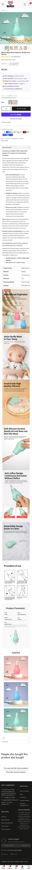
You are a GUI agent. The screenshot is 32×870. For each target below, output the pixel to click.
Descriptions (6, 147)
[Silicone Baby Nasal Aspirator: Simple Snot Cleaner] (11, 48)
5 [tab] (12, 40)
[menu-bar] (3, 4)
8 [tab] (20, 40)
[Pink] (15, 102)
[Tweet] (13, 63)
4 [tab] (9, 40)
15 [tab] (15, 42)
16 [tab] (17, 42)
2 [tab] (4, 40)
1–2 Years (20, 138)
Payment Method (24, 800)
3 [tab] (7, 40)
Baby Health (4, 140)
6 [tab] (15, 40)
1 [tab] (1, 40)
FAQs (21, 794)
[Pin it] (17, 63)
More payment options (16, 118)
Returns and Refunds (7, 823)
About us (3, 816)
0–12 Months (13, 138)
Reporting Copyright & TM (24, 804)
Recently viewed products (16, 772)
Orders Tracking (24, 791)
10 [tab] (25, 40)
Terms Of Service (5, 829)
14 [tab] (12, 42)
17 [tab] (20, 42)
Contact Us (23, 797)
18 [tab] (23, 42)
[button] (3, 48)
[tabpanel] (16, 28)
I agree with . (12, 850)
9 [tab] (23, 40)
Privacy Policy (5, 826)
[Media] (29, 41)
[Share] (10, 63)
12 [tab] (31, 40)
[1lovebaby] (10, 4)
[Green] (10, 102)
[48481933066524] (16, 28)
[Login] (24, 4)
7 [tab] (17, 40)
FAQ (3, 738)
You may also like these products (16, 768)
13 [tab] (9, 42)
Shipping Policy (5, 819)
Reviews (5, 742)
